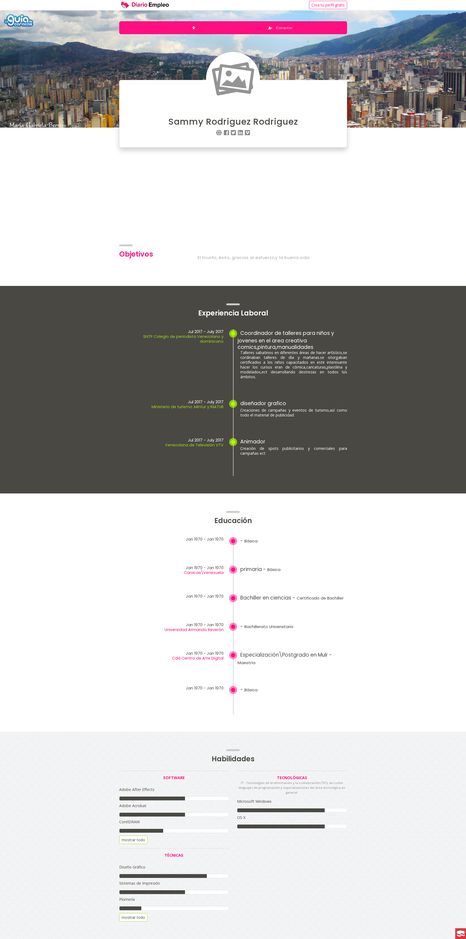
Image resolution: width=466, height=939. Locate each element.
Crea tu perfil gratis (328, 5)
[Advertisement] (233, 196)
